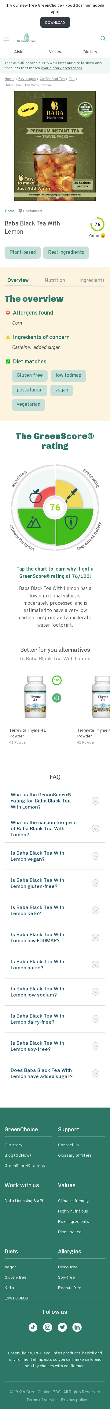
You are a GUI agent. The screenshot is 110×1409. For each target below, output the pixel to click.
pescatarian (29, 390)
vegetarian (28, 405)
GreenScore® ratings (25, 1166)
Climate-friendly (73, 1201)
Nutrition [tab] (55, 281)
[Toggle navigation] (8, 38)
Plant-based (22, 253)
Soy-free (66, 1277)
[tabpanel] (55, 352)
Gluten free (30, 376)
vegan (61, 390)
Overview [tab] (18, 281)
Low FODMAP (17, 1298)
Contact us (68, 1145)
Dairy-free (68, 1267)
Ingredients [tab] (92, 281)
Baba (9, 211)
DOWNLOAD (55, 22)
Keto (9, 1288)
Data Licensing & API (24, 1201)
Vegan (10, 1267)
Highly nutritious (73, 1211)
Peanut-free (69, 1288)
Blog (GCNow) (18, 1155)
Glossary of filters (75, 1155)
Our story (13, 1145)
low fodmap (68, 376)
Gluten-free (16, 1277)
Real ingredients (66, 253)
